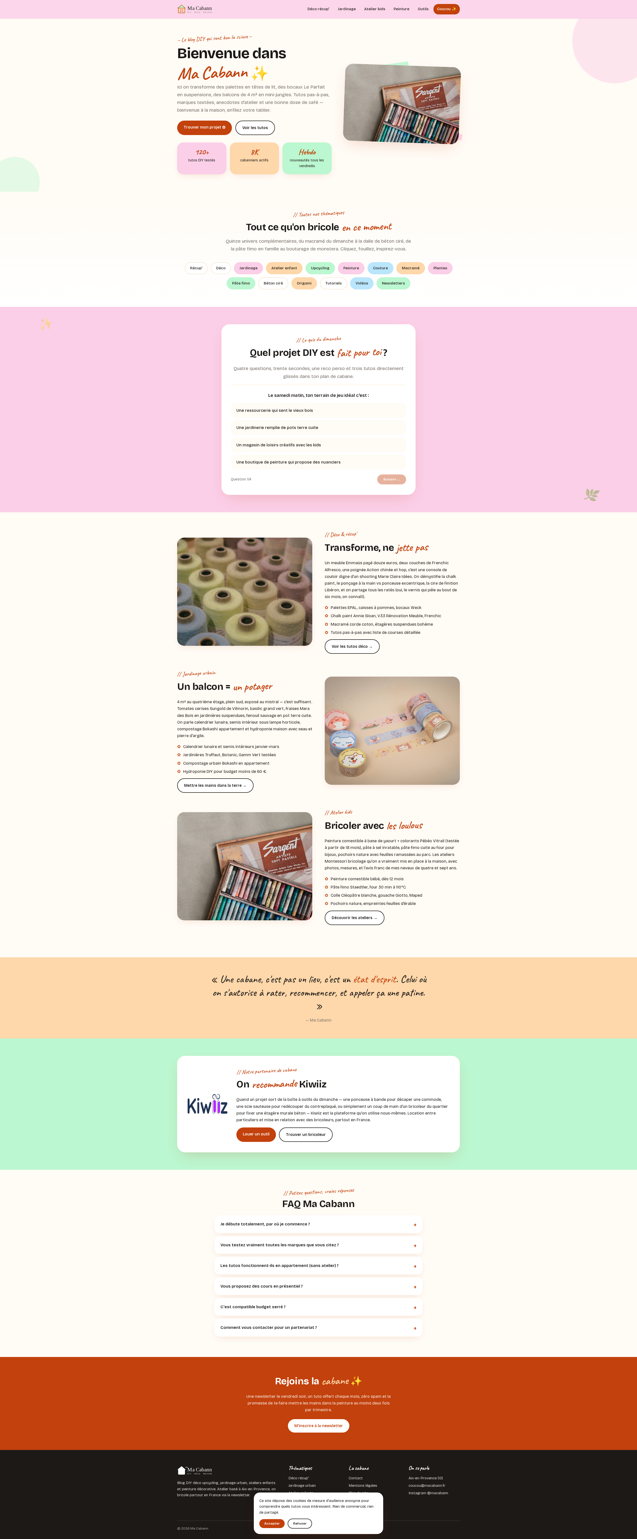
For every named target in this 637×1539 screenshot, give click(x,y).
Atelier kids (374, 9)
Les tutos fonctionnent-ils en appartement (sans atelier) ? (279, 1265)
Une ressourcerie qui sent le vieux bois (274, 410)
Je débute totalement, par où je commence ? (265, 1224)
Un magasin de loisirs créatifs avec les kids (278, 445)
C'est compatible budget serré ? (253, 1307)
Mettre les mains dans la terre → (215, 785)
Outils (423, 9)
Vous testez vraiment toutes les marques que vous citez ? (279, 1245)
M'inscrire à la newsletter (318, 1425)
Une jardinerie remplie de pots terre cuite (277, 427)
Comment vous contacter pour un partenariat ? (268, 1327)
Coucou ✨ (446, 9)
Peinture (401, 9)
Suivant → (391, 479)
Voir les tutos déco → (352, 646)
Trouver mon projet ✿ (204, 127)
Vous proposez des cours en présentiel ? (261, 1286)
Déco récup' (318, 9)
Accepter (272, 1524)
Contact (356, 1478)
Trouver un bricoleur (306, 1134)
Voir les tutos (255, 127)
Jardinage (347, 9)
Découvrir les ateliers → (354, 917)
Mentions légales (363, 1485)
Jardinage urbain (302, 1485)
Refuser (300, 1524)
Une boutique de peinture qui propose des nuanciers (288, 462)
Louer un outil (256, 1134)
